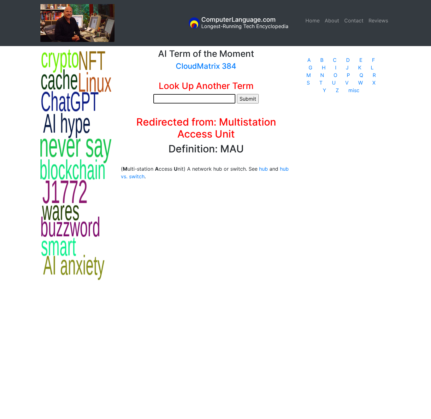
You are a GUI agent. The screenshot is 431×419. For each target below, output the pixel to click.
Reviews (378, 20)
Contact (353, 20)
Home (313, 20)
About (332, 20)
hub (263, 169)
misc (353, 90)
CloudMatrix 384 (206, 66)
